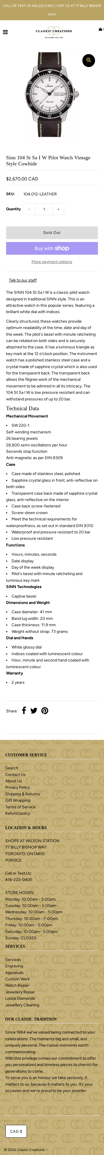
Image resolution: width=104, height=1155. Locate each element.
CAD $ (16, 1131)
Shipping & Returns (22, 794)
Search (11, 768)
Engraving (14, 966)
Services (13, 959)
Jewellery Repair (20, 992)
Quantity (13, 209)
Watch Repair (17, 985)
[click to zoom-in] (88, 60)
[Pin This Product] (44, 711)
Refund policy (17, 813)
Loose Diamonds (20, 998)
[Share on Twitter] (34, 711)
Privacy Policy (17, 787)
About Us (13, 781)
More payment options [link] (51, 261)
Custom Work (17, 979)
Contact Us (15, 774)
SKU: (10, 194)
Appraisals (14, 972)
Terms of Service (20, 807)
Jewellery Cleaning (22, 1005)
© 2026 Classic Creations (24, 1150)
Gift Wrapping (17, 800)
